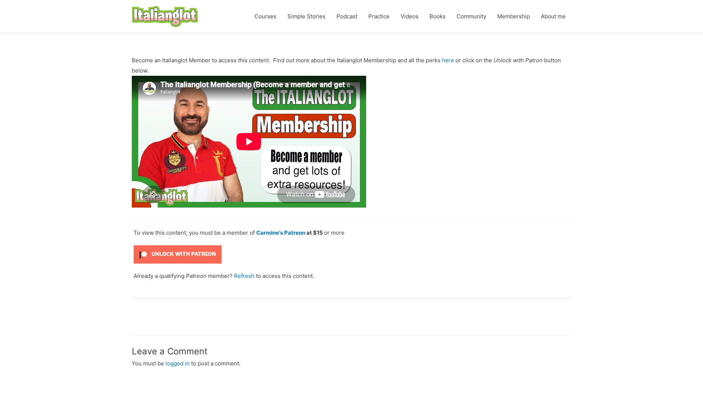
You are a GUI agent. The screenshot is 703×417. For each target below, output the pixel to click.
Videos (410, 16)
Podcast (346, 16)
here (448, 60)
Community (471, 16)
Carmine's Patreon (280, 232)
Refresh (244, 275)
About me (553, 16)
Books (437, 16)
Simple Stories (306, 16)
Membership (513, 16)
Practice (379, 16)
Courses (265, 16)
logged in (177, 363)
